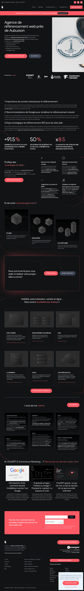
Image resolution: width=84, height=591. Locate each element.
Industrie (67, 570)
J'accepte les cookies (71, 583)
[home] (2, 7)
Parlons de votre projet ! (76, 7)
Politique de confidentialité (71, 586)
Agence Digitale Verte (29, 568)
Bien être (52, 573)
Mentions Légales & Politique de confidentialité (12, 553)
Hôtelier (51, 568)
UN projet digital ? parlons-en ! (41, 390)
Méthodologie (7, 566)
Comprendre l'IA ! (63, 13)
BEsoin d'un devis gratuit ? (14, 180)
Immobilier (67, 572)
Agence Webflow (28, 564)
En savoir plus (35, 56)
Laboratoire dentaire (54, 575)
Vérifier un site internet (64, 560)
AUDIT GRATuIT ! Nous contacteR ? (16, 56)
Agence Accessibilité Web (30, 571)
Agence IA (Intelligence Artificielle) (32, 559)
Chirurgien (52, 581)
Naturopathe (53, 572)
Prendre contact (51, 273)
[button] (51, 7)
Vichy (23, 547)
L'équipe (6, 564)
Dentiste (52, 579)
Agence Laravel (28, 561)
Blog (5, 568)
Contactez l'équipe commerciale (68, 542)
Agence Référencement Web (31, 566)
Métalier (51, 570)
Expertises (40, 7)
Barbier (67, 568)
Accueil (33, 7)
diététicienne (53, 577)
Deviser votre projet (67, 273)
